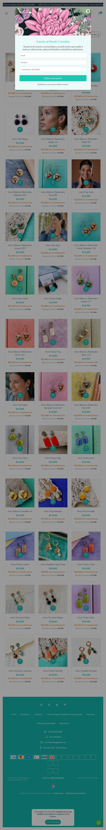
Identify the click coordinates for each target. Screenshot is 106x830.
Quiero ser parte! (53, 78)
